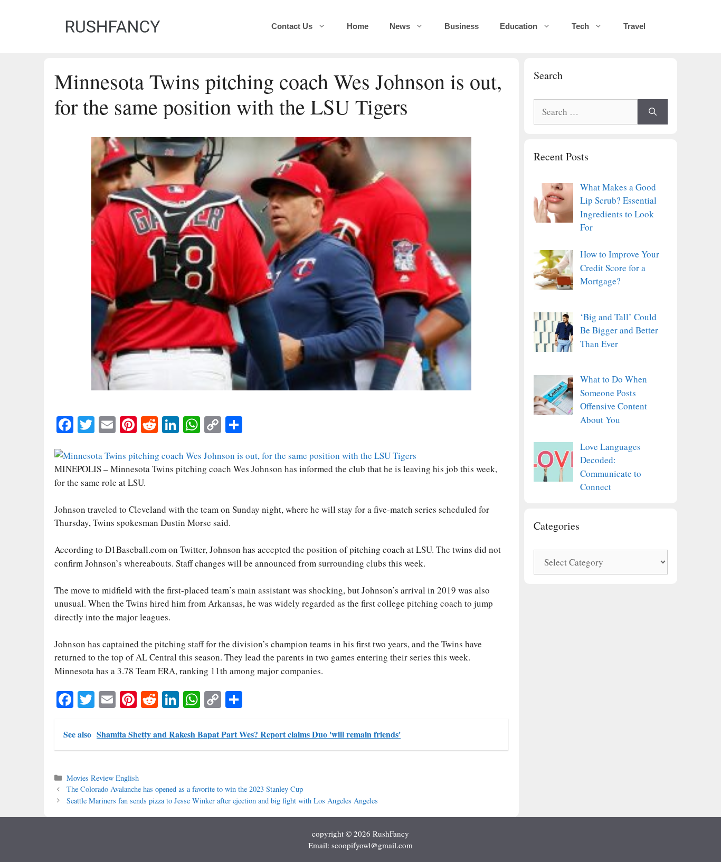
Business (461, 26)
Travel (634, 26)
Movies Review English (103, 778)
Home (357, 26)
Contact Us (291, 26)
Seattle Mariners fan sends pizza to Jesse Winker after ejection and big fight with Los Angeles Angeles (222, 801)
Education (518, 26)
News (400, 26)
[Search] (653, 111)
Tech (580, 26)
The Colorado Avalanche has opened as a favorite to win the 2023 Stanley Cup (185, 789)
